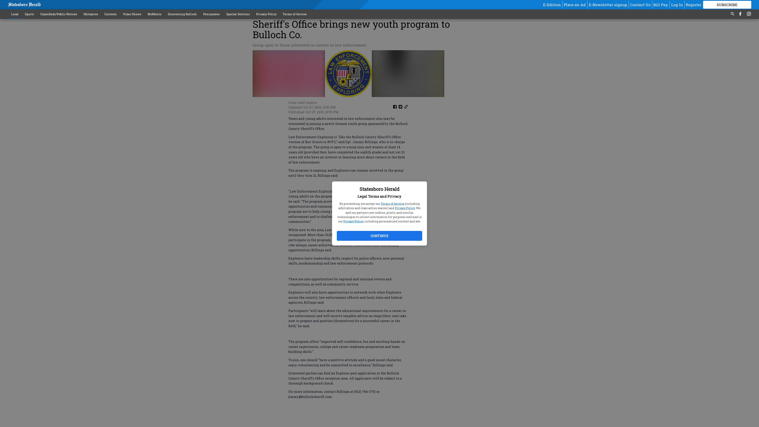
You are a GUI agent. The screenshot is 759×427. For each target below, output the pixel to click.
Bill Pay (660, 4)
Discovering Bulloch (182, 14)
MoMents (154, 14)
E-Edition (552, 4)
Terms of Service (392, 204)
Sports (29, 14)
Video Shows (132, 14)
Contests (110, 14)
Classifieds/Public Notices (58, 14)
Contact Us (640, 4)
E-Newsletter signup (608, 4)
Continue (379, 236)
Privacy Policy (405, 208)
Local (15, 14)
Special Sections (238, 14)
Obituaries (90, 14)
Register (693, 4)
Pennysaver (211, 14)
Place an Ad (575, 4)
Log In (677, 4)
